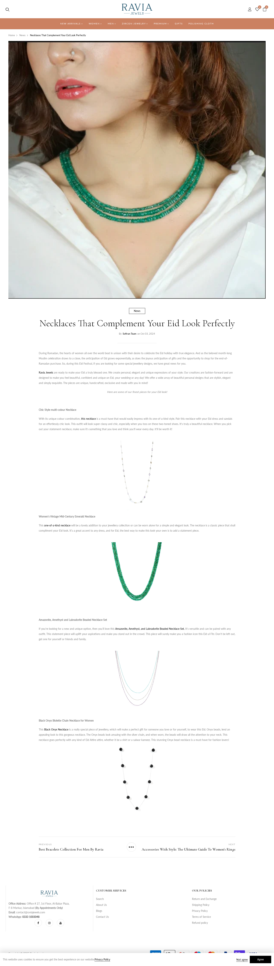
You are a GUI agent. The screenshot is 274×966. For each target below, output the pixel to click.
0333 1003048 (31, 916)
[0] (257, 9)
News (137, 310)
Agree (260, 959)
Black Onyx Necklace (56, 729)
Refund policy (200, 922)
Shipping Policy (200, 904)
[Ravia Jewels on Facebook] (38, 923)
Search (100, 898)
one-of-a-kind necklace (57, 525)
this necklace (88, 418)
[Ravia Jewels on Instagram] (49, 923)
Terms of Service (201, 916)
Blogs (99, 910)
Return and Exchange (204, 898)
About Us (101, 904)
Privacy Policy (200, 910)
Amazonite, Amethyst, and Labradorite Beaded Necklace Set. (150, 628)
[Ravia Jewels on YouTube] (60, 923)
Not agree (242, 959)
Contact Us (102, 916)
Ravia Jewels (46, 372)
